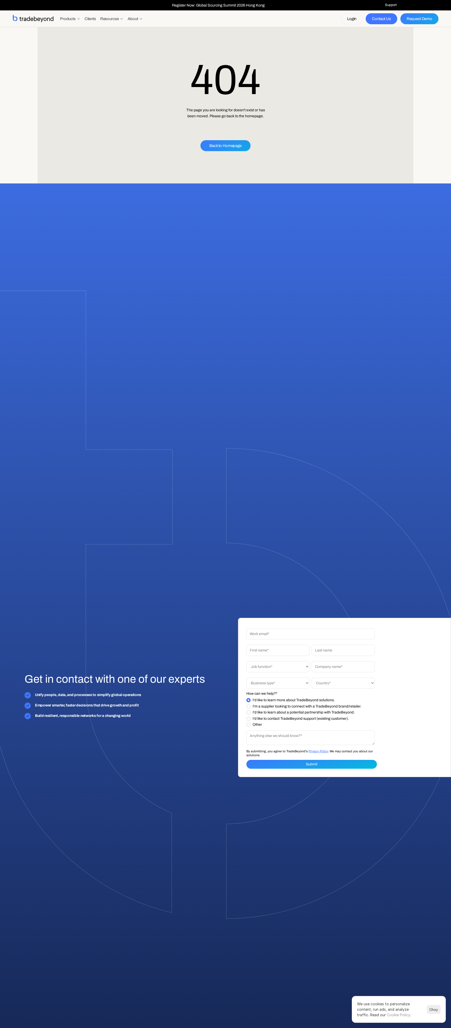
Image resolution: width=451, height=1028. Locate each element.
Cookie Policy (398, 1015)
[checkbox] (310, 712)
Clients (90, 19)
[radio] (310, 700)
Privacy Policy (318, 751)
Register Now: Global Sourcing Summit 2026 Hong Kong (218, 5)
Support (391, 5)
